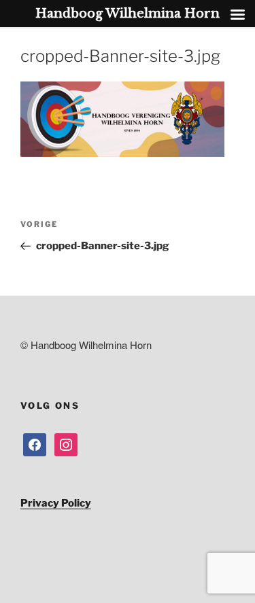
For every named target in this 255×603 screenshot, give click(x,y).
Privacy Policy (55, 503)
